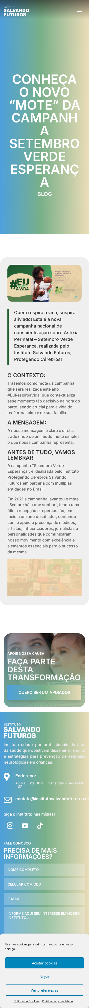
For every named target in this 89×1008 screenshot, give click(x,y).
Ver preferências (44, 990)
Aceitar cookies (44, 963)
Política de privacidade (57, 1001)
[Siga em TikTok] (39, 825)
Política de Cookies (27, 1001)
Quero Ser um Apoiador (44, 692)
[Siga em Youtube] (25, 825)
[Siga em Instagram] (10, 825)
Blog (44, 194)
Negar (45, 976)
